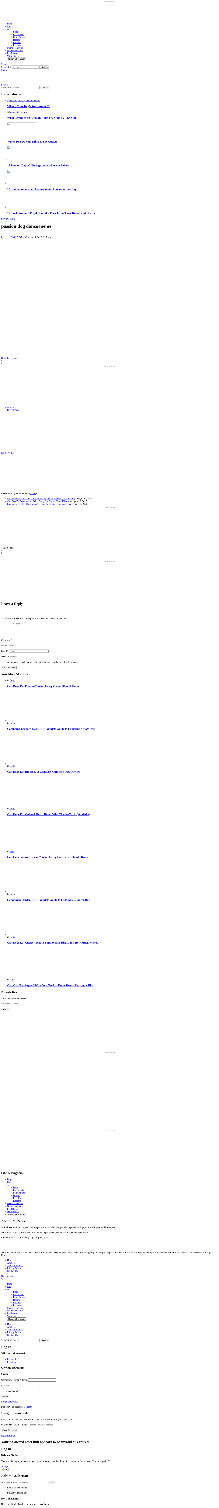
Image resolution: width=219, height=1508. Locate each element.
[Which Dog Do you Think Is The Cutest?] (112, 129)
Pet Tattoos (12, 53)
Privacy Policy (14, 1268)
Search (44, 67)
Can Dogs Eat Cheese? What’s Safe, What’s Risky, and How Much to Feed (52, 942)
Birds (15, 31)
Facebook (11, 1359)
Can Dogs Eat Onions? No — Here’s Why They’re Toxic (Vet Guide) (48, 814)
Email (4, 651)
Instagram (11, 1362)
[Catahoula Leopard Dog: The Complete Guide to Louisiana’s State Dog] (112, 706)
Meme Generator (15, 48)
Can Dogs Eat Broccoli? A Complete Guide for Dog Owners (43, 771)
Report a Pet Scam (16, 59)
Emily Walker (7, 453)
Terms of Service (15, 1265)
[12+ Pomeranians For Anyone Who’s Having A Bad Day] (112, 177)
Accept (4, 1466)
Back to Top (7, 1276)
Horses (16, 40)
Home (10, 1260)
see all (33, 493)
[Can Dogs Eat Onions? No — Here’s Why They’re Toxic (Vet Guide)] (112, 791)
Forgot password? (9, 1401)
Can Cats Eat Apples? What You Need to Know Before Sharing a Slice (50, 985)
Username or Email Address (14, 1380)
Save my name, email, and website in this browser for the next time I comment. (42, 662)
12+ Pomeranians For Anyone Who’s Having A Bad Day (41, 189)
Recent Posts (13, 410)
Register (28, 1406)
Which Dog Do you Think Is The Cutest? (32, 141)
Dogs (9, 23)
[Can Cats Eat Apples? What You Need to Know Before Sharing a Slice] (112, 962)
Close (4, 1278)
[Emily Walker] (19, 450)
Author (10, 407)
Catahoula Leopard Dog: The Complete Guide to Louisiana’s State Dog (41, 498)
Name (5, 645)
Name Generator (15, 50)
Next (12, 218)
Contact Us (12, 1271)
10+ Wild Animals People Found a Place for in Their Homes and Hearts (51, 213)
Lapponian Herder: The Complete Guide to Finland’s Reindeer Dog (39, 504)
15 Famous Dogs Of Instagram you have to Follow (38, 165)
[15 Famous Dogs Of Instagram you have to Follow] (112, 153)
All (8, 29)
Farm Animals (19, 37)
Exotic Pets (18, 34)
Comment (6, 640)
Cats (9, 26)
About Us (11, 1263)
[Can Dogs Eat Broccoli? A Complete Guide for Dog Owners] (112, 749)
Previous (5, 218)
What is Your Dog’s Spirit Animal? (28, 106)
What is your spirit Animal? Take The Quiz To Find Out (41, 117)
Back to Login (8, 1435)
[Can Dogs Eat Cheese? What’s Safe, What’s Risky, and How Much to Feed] (112, 920)
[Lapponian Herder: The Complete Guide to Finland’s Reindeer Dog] (112, 877)
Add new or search (10, 1482)
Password (5, 1385)
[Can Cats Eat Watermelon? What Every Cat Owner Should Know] (112, 834)
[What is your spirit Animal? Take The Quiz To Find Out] (112, 112)
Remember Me (11, 1391)
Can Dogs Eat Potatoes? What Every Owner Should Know (43, 686)
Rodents (17, 45)
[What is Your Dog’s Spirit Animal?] (112, 100)
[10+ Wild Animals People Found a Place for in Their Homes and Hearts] (112, 201)
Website (5, 656)
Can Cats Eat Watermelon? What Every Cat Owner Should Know (38, 501)
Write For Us (13, 56)
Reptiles (17, 42)
